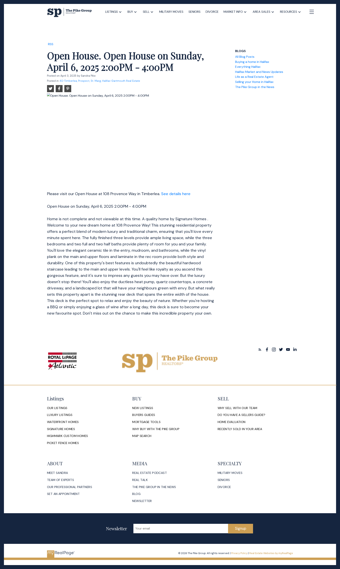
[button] (260, 349)
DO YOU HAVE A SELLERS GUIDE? (241, 415)
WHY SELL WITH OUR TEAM (237, 408)
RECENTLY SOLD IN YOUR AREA (240, 429)
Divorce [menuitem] (212, 12)
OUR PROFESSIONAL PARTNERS (69, 487)
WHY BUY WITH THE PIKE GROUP (155, 429)
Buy (130, 12)
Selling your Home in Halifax (254, 82)
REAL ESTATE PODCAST (149, 473)
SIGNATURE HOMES (61, 429)
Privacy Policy (239, 553)
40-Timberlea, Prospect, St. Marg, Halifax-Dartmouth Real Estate (99, 81)
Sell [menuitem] (146, 12)
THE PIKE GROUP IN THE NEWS (154, 487)
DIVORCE (224, 487)
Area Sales (261, 12)
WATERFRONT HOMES (63, 422)
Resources (288, 12)
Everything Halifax (248, 67)
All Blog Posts (244, 57)
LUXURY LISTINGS (59, 415)
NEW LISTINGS (142, 408)
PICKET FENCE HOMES (63, 443)
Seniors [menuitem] (194, 12)
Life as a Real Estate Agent (254, 77)
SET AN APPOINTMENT (63, 494)
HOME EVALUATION (232, 422)
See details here (175, 193)
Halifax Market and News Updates (259, 72)
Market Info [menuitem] (233, 12)
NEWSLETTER (142, 501)
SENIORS (224, 480)
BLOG (136, 494)
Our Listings (57, 408)
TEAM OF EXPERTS (60, 480)
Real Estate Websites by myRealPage (271, 553)
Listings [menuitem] (111, 12)
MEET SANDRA (57, 473)
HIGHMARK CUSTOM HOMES (67, 436)
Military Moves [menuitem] (171, 12)
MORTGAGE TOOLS (146, 422)
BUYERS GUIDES (143, 415)
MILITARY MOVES (230, 473)
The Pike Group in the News (254, 87)
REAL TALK (140, 480)
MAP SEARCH (141, 436)
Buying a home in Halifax (252, 62)
